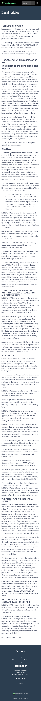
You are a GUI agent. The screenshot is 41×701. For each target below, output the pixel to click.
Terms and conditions (20, 671)
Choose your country (21, 693)
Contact (20, 683)
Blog (20, 662)
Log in (20, 658)
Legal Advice (21, 673)
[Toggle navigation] (37, 3)
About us (20, 656)
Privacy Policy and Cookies (20, 674)
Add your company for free (20, 660)
